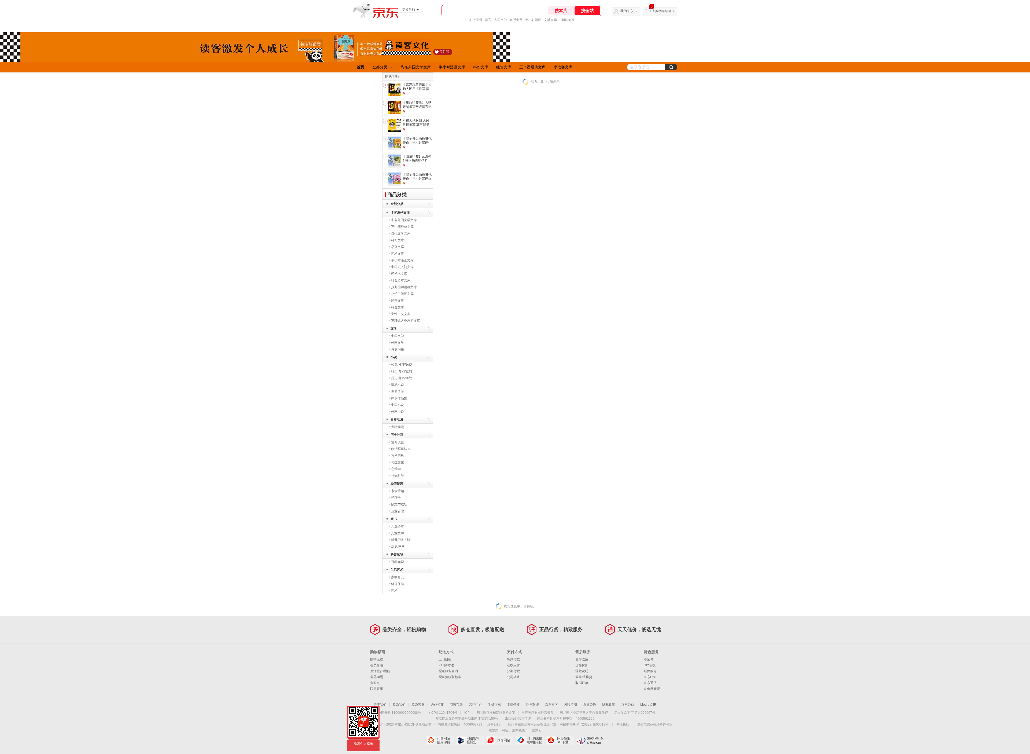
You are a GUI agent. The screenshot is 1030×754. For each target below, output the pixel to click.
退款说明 (581, 671)
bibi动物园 (567, 20)
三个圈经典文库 (532, 67)
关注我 (444, 52)
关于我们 (380, 705)
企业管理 (397, 511)
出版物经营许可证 (518, 718)
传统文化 (397, 462)
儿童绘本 (397, 526)
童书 (394, 519)
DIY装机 (650, 665)
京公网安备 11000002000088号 (398, 713)
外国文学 (397, 343)
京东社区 (551, 705)
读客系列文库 (400, 212)
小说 (394, 357)
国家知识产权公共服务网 (590, 740)
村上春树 (475, 20)
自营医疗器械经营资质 (537, 713)
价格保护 (581, 665)
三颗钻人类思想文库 (405, 321)
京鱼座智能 (652, 689)
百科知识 (397, 562)
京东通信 (650, 683)
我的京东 (626, 11)
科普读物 (397, 554)
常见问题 (376, 677)
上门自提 (445, 659)
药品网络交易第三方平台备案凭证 (584, 713)
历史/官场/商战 (401, 378)
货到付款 (513, 659)
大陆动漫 (397, 427)
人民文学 (500, 20)
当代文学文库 (400, 233)
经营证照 (493, 724)
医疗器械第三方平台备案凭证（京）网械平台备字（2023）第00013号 (558, 724)
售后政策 (581, 659)
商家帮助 (456, 705)
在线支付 (513, 665)
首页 (360, 67)
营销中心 (475, 705)
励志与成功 (399, 504)
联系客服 (376, 689)
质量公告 (589, 705)
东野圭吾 (516, 20)
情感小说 (397, 385)
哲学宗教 (397, 455)
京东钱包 (518, 730)
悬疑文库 (397, 247)
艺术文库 (397, 253)
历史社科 (397, 435)
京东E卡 (650, 677)
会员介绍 (376, 665)
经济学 (396, 498)
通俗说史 (397, 442)
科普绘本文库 (400, 280)
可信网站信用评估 (440, 740)
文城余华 (550, 20)
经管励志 (397, 483)
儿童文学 (397, 533)
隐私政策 (608, 705)
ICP (467, 713)
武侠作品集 (399, 398)
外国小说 (397, 411)
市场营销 (397, 491)
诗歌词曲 (397, 349)
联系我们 (399, 705)
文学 (394, 328)
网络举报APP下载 (560, 740)
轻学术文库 (399, 274)
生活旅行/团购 (380, 671)
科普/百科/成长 (401, 540)
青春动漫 (397, 419)
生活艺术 (397, 570)
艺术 (394, 590)
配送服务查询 (448, 671)
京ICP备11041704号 (442, 713)
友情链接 (513, 705)
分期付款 (513, 671)
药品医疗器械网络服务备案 (496, 713)
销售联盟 (532, 705)
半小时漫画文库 (452, 67)
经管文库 (503, 67)
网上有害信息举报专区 (530, 740)
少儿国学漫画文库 (404, 287)
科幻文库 (480, 67)
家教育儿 (397, 577)
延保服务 (650, 671)
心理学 (396, 469)
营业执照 (622, 724)
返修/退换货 (583, 677)
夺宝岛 (648, 659)
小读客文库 (563, 67)
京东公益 (627, 705)
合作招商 (437, 705)
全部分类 (379, 67)
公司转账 (513, 677)
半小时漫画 (533, 20)
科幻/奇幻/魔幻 (401, 371)
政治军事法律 (400, 449)
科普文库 (397, 307)
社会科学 (397, 476)
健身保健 (397, 584)
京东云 (537, 730)
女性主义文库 (400, 314)
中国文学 (397, 336)
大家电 (375, 683)
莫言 (488, 20)
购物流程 (376, 659)
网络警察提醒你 (470, 740)
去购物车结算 (661, 11)
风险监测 (570, 705)
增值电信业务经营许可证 (654, 724)
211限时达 (446, 665)
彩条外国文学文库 (416, 67)
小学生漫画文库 (402, 294)
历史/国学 (398, 546)
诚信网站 (500, 740)
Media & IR (648, 705)
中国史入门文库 (402, 267)
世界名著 (397, 391)
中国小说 (397, 405)
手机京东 (494, 705)
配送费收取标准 (450, 677)
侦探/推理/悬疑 (401, 365)
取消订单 (581, 683)
